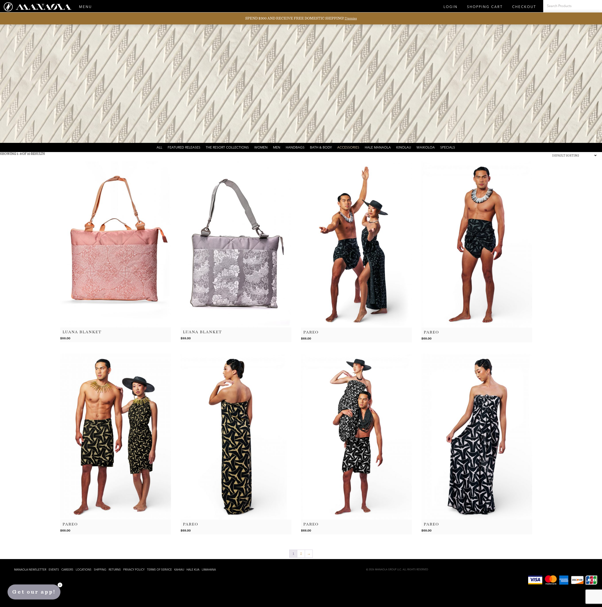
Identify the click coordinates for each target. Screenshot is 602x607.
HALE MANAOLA (378, 147)
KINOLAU (403, 147)
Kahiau (179, 569)
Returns (115, 569)
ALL (159, 147)
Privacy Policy (134, 569)
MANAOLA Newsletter (30, 569)
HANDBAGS (295, 147)
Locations (83, 569)
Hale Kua (192, 569)
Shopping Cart (485, 7)
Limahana (209, 569)
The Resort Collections (227, 147)
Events (54, 569)
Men (276, 147)
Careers (67, 569)
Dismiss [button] (351, 18)
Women (261, 147)
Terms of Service (159, 569)
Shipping (100, 569)
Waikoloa (425, 147)
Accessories (348, 147)
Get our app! (34, 592)
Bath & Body (321, 147)
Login (451, 7)
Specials (447, 147)
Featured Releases (184, 147)
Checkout (524, 7)
